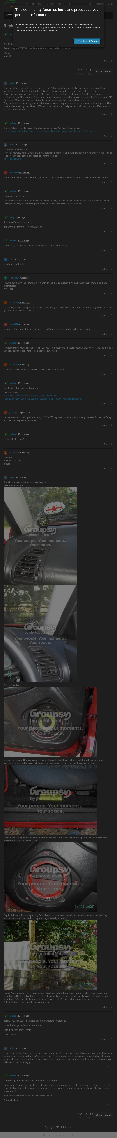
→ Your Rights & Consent (87, 41)
